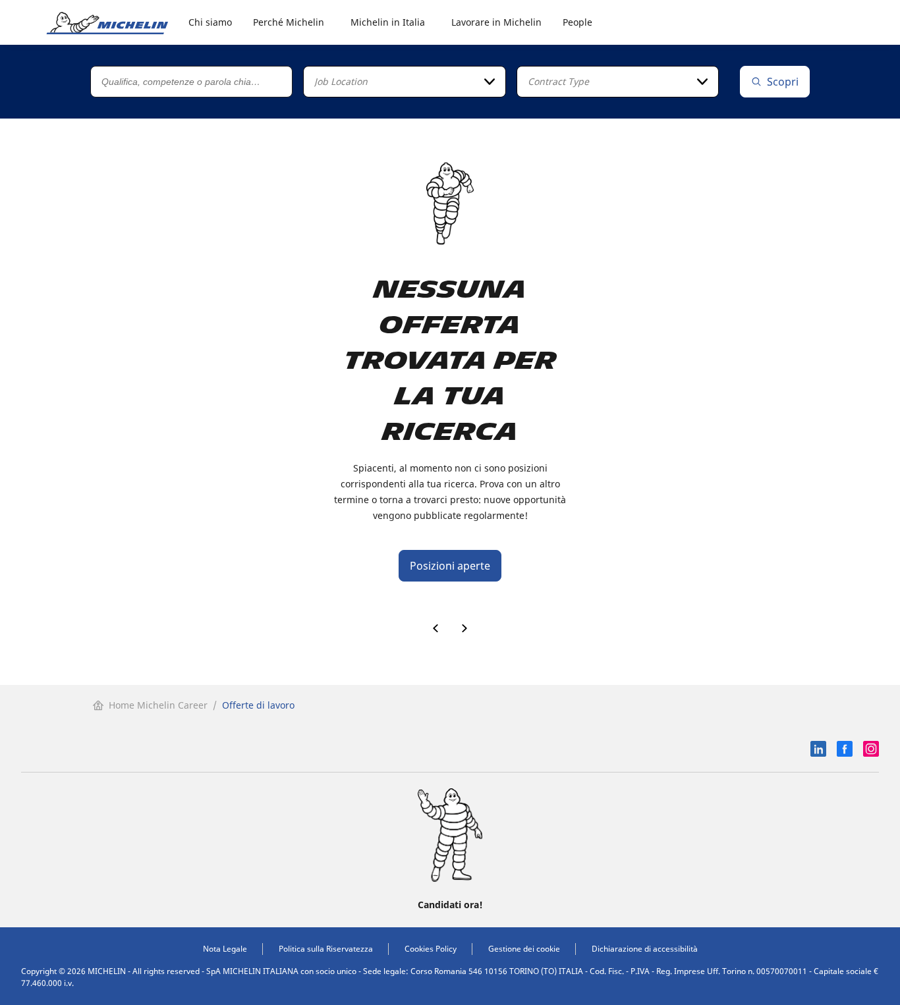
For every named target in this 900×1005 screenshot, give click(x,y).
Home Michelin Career (158, 705)
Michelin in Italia (388, 22)
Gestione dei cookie (524, 948)
